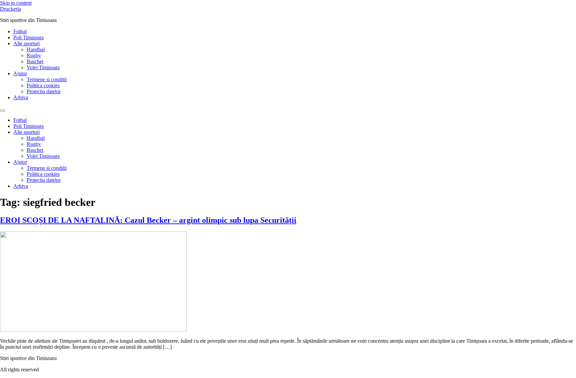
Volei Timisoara (43, 67)
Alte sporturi (26, 43)
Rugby (34, 55)
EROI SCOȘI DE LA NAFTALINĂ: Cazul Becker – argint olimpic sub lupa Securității (148, 220)
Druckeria (10, 9)
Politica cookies (43, 85)
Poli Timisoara (28, 37)
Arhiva (20, 97)
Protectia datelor (44, 91)
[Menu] (2, 111)
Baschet (35, 61)
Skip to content (16, 3)
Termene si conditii (47, 79)
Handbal (36, 49)
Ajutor (20, 73)
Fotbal (20, 31)
